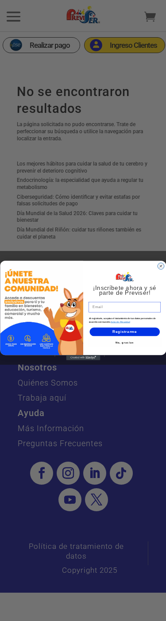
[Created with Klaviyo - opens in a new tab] (83, 357)
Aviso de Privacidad (120, 322)
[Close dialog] (161, 266)
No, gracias (124, 342)
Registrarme (124, 331)
